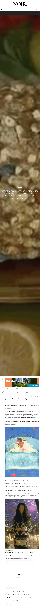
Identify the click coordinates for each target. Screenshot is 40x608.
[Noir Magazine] (20, 4)
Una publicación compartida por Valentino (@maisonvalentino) (19, 591)
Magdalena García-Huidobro (20, 198)
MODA (20, 187)
